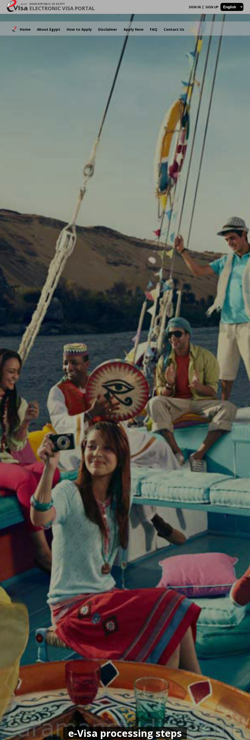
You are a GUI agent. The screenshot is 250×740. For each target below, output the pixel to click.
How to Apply (79, 29)
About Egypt (48, 29)
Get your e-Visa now (124, 414)
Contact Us (174, 29)
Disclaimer (107, 29)
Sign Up (212, 7)
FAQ (153, 29)
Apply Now (134, 29)
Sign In (195, 7)
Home (25, 29)
